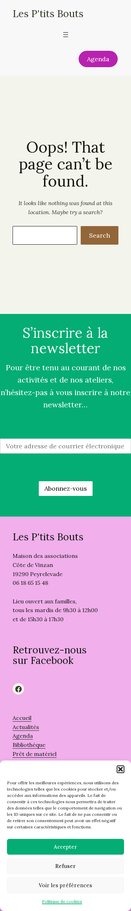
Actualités (26, 726)
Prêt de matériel (35, 753)
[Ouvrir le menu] (65, 34)
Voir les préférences (65, 885)
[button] (120, 769)
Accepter (65, 846)
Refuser (65, 866)
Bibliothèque (29, 744)
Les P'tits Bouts (48, 13)
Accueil (22, 717)
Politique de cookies (62, 901)
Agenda (98, 59)
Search (99, 235)
